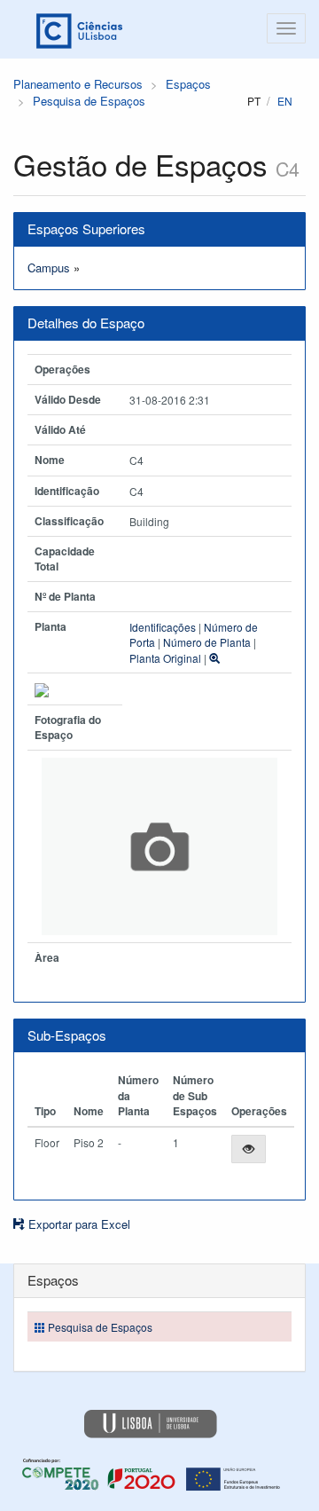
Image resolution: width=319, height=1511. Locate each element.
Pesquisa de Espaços (89, 100)
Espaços (188, 83)
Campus (48, 267)
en (284, 100)
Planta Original (165, 657)
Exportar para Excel (77, 1224)
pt (254, 100)
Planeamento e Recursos (78, 83)
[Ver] (248, 1149)
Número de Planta (207, 641)
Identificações (162, 626)
